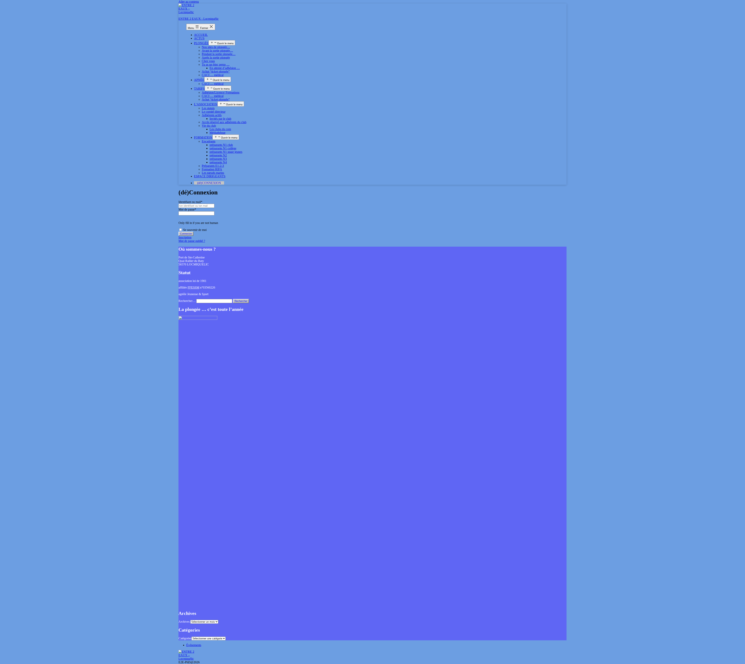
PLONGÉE (201, 43)
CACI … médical (213, 75)
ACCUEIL (201, 34)
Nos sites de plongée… (216, 47)
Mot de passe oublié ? (191, 241)
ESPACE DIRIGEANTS (209, 176)
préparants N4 (218, 162)
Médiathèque (217, 132)
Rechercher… (187, 301)
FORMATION (203, 137)
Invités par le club (220, 118)
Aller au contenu (188, 1)
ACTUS (199, 38)
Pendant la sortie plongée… (219, 54)
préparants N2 (218, 155)
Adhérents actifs (212, 115)
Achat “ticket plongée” (216, 71)
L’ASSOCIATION (205, 104)
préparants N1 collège (223, 148)
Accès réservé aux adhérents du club (224, 122)
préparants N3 (218, 158)
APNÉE (199, 79)
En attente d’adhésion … (225, 68)
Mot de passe (187, 209)
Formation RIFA (212, 169)
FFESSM (193, 287)
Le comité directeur (213, 111)
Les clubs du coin (220, 129)
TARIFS (199, 88)
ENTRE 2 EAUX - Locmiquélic (198, 18)
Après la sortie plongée (216, 57)
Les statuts (208, 108)
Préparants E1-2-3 (213, 165)
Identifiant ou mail (190, 202)
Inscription (184, 237)
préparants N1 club (221, 144)
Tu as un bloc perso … (216, 64)
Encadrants (208, 141)
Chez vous (208, 61)
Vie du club (209, 125)
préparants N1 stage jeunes (226, 151)
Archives (184, 621)
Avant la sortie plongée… (217, 50)
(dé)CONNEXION (209, 183)
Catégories (184, 638)
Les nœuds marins (213, 172)
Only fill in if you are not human (198, 223)
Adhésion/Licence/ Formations (220, 92)
